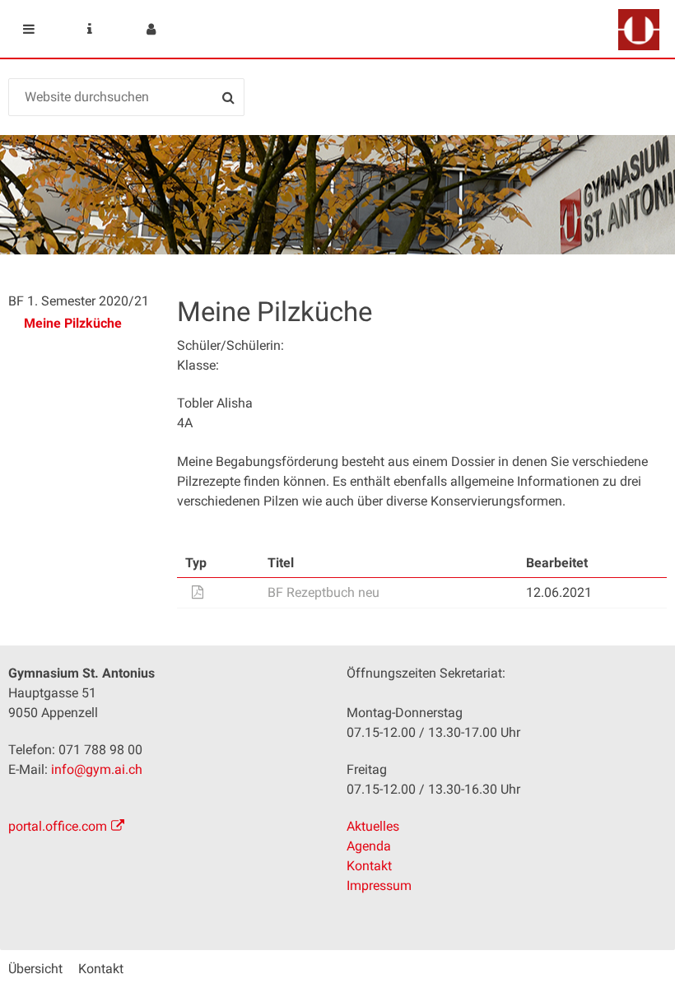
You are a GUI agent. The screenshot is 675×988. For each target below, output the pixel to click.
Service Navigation (90, 29)
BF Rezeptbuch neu (323, 592)
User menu (150, 29)
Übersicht (35, 968)
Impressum (379, 885)
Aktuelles (373, 826)
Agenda (369, 846)
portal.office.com (57, 826)
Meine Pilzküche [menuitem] (73, 323)
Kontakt (369, 866)
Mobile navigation (29, 29)
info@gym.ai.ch (96, 769)
